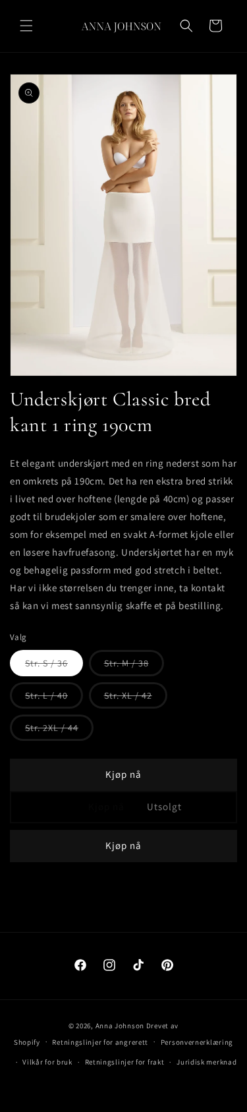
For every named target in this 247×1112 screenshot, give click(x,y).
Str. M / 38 (134, 666)
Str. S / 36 (54, 666)
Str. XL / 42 (135, 699)
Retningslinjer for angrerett (100, 1042)
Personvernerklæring (197, 1042)
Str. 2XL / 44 (59, 731)
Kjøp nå (123, 774)
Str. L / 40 (54, 699)
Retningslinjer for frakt (125, 1062)
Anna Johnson (120, 1025)
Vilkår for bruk (47, 1062)
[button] (26, 25)
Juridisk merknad (206, 1062)
